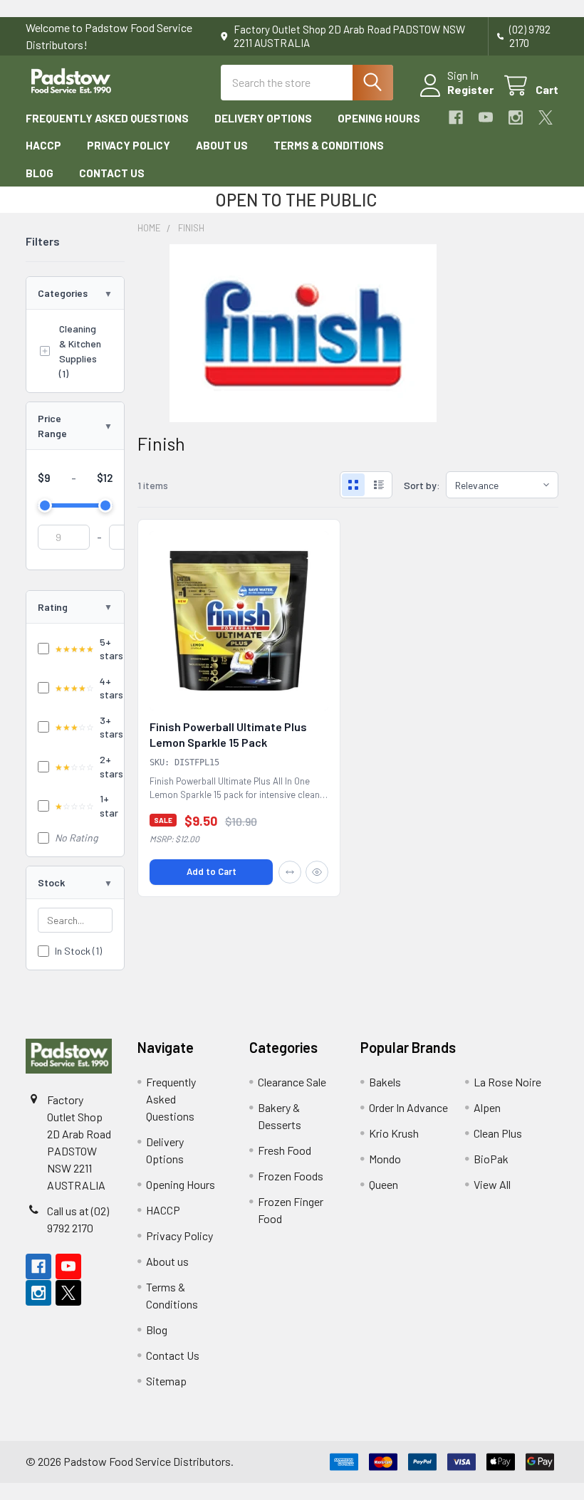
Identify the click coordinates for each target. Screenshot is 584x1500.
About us (222, 145)
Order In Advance (408, 1107)
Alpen (487, 1107)
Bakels (385, 1082)
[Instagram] (515, 117)
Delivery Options (263, 118)
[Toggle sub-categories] (45, 351)
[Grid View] (353, 484)
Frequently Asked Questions (107, 118)
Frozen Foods (290, 1175)
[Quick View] (317, 872)
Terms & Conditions (328, 145)
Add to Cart (211, 871)
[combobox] (307, 82)
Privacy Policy (128, 145)
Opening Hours (379, 118)
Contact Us (112, 173)
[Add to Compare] (289, 872)
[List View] (378, 484)
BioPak (491, 1158)
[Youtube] (486, 117)
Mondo (385, 1158)
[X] (545, 117)
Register (470, 89)
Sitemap (166, 1381)
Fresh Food (284, 1150)
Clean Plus (498, 1133)
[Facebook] (456, 117)
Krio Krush (394, 1133)
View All (492, 1184)
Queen (383, 1184)
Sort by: (422, 485)
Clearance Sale (292, 1082)
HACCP (43, 145)
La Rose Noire (507, 1082)
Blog (39, 173)
